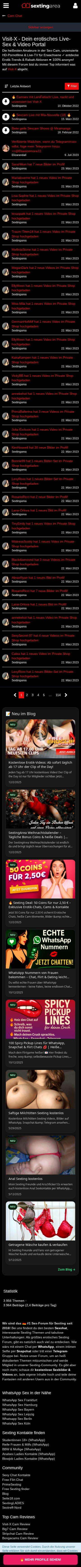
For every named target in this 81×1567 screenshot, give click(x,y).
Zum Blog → (66, 1269)
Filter (73, 86)
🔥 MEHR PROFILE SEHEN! (40, 1559)
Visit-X (12, 69)
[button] (6, 5)
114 (58, 695)
